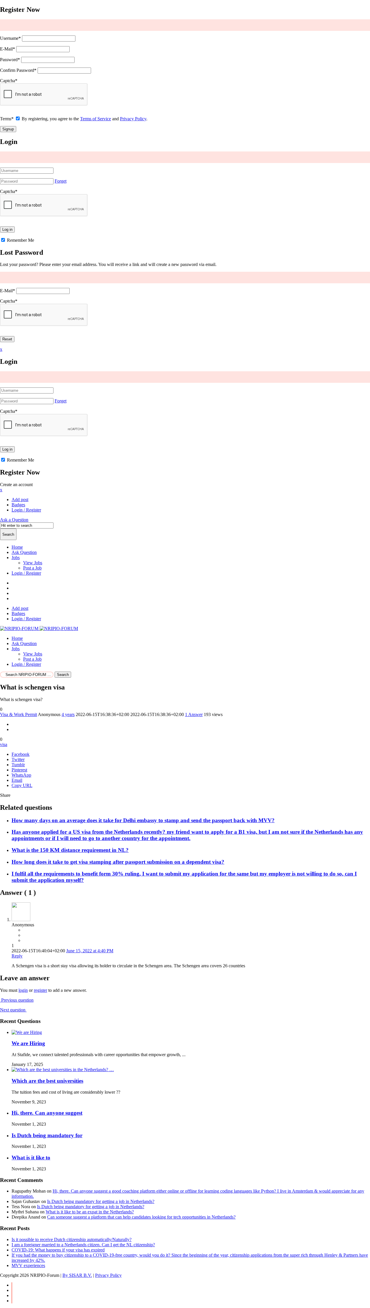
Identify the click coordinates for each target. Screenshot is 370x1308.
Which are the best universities (47, 1081)
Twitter (18, 759)
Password (10, 59)
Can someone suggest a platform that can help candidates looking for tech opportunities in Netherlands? (141, 1217)
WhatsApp (21, 775)
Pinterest (19, 769)
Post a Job (32, 567)
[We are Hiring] (27, 1032)
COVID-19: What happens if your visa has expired (58, 1249)
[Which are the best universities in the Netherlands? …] (63, 1069)
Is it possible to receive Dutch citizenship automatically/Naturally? (72, 1239)
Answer (194, 714)
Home (17, 547)
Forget (60, 181)
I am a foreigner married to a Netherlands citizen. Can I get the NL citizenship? (83, 1244)
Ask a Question (14, 519)
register (40, 990)
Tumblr (18, 764)
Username (10, 38)
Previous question (17, 1000)
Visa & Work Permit (18, 714)
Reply (17, 955)
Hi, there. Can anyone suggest (47, 1113)
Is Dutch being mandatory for (47, 1135)
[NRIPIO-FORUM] (39, 628)
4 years (68, 714)
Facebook (20, 754)
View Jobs (32, 562)
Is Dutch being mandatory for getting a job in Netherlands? (100, 1201)
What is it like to (31, 1158)
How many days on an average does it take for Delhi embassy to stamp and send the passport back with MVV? (143, 820)
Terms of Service (95, 118)
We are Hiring (28, 1043)
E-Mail (7, 48)
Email (17, 780)
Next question (13, 1009)
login (23, 990)
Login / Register (26, 573)
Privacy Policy (133, 118)
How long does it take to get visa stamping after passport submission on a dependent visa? (118, 862)
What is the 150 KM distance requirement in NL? (70, 850)
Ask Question (24, 552)
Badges (18, 504)
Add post (20, 499)
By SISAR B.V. (77, 1275)
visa (3, 744)
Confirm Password (18, 70)
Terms (7, 118)
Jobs (16, 557)
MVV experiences (28, 1265)
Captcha (8, 80)
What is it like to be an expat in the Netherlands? (90, 1211)
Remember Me (20, 240)
